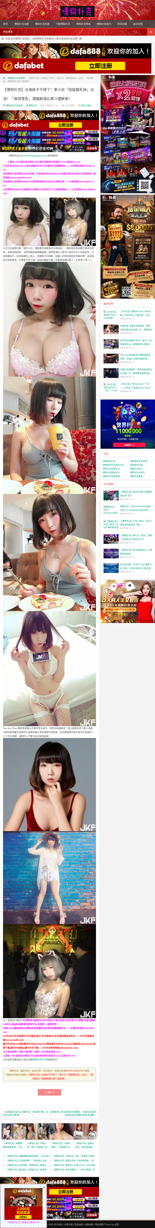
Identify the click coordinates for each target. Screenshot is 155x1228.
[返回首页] (4, 77)
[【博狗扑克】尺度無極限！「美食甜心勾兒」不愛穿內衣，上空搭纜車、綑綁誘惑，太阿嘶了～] (61, 1131)
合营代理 (68, 1224)
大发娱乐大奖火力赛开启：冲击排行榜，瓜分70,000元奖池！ (25, 1113)
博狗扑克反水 (136, 468)
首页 (5, 24)
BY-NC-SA (70, 1070)
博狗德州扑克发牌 (16, 77)
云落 (116, 1224)
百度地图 (78, 1224)
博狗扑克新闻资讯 (111, 472)
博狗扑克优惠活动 (111, 468)
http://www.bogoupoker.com (33, 155)
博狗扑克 (32, 105)
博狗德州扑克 (109, 460)
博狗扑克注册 (21, 24)
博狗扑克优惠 (42, 24)
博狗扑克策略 (136, 476)
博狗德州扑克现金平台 (113, 464)
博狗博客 (8, 31)
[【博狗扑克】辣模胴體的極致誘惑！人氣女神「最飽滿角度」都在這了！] (14, 1131)
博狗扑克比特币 (137, 472)
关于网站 (58, 1224)
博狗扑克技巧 (104, 24)
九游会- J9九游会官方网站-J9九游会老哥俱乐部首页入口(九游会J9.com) (44, 161)
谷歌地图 (89, 1224)
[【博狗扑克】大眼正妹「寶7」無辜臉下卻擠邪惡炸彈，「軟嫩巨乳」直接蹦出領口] (38, 1131)
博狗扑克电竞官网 (111, 476)
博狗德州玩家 (136, 464)
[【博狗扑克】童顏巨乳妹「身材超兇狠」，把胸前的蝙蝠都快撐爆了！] (86, 1131)
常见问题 (122, 24)
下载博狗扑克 (63, 24)
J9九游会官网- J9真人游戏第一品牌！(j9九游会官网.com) (32, 1051)
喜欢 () (51, 1092)
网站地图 (99, 1224)
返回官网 (138, 24)
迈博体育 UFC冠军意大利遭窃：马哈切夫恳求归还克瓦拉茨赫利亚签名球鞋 (73, 1113)
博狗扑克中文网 (40, 1059)
